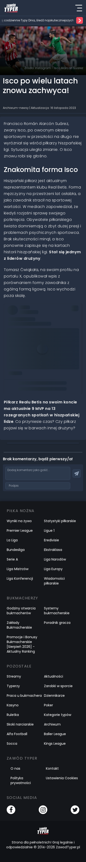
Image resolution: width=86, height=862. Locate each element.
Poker (48, 705)
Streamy (14, 676)
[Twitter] (75, 809)
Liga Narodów (55, 559)
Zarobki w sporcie (58, 686)
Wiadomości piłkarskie (54, 581)
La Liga (12, 540)
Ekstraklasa (53, 549)
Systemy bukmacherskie (57, 610)
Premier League (20, 530)
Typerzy (13, 686)
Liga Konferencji (20, 578)
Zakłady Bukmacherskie (19, 625)
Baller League (55, 734)
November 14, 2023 (25, 335)
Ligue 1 (49, 530)
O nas (15, 768)
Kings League (55, 743)
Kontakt (52, 768)
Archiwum (52, 724)
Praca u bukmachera (24, 695)
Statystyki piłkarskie (60, 521)
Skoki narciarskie (20, 724)
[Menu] (78, 8)
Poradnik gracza (57, 622)
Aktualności (53, 676)
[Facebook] (11, 809)
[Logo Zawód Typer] (11, 8)
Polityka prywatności (21, 780)
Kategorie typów (57, 714)
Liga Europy (53, 569)
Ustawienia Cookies (62, 778)
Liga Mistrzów (17, 569)
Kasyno (13, 705)
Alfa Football (17, 734)
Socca (12, 743)
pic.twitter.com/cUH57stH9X (34, 322)
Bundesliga (16, 549)
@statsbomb (21, 315)
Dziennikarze (54, 695)
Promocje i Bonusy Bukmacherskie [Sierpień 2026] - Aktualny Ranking (22, 644)
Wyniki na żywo (19, 521)
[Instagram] (43, 809)
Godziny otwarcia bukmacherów (21, 610)
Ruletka (13, 714)
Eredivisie (51, 540)
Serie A (12, 559)
